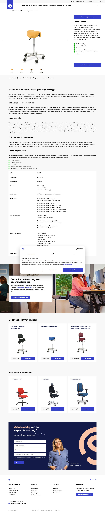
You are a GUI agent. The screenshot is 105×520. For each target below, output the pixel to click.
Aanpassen (51, 269)
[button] (100, 1)
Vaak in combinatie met (47, 78)
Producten (24, 5)
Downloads (60, 5)
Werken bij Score (36, 495)
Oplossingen (34, 493)
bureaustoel (20, 287)
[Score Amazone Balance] (52, 342)
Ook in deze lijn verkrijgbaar (30, 78)
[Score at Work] (23, 394)
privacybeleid (39, 457)
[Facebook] (89, 480)
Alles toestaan (72, 269)
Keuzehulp (52, 5)
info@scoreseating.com (18, 503)
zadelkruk (29, 287)
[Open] (97, 5)
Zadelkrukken (24, 11)
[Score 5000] (52, 394)
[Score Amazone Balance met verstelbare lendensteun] (82, 343)
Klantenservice (43, 5)
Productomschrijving (14, 78)
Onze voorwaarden (47, 510)
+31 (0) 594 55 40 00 (78, 1)
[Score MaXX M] (82, 394)
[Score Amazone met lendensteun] (23, 343)
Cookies (57, 510)
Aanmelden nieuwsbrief (84, 494)
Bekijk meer (28, 358)
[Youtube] (94, 480)
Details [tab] (52, 253)
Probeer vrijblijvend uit (87, 17)
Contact (68, 5)
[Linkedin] (92, 480)
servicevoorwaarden (18, 459)
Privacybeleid (35, 510)
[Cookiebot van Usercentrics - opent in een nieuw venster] (77, 249)
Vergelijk (16, 358)
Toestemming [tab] (31, 253)
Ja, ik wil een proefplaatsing (20, 297)
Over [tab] (74, 253)
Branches (34, 491)
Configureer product (87, 65)
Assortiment (16, 11)
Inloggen (91, 1)
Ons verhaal (33, 5)
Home (10, 11)
